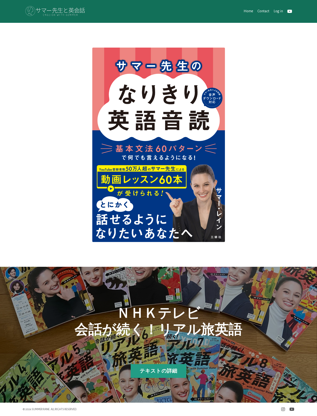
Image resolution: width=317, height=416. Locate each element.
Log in (278, 11)
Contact (263, 11)
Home (248, 11)
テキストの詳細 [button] (158, 371)
